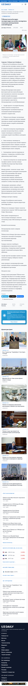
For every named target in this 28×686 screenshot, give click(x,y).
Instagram (4, 680)
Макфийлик (4, 665)
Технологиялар (5, 643)
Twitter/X (13, 296)
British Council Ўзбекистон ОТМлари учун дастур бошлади (13, 530)
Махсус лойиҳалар (13, 1)
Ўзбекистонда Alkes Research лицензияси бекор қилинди (14, 498)
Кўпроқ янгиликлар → (8, 542)
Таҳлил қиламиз (23, 1)
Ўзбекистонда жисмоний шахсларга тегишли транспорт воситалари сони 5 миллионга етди (13, 593)
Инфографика (4, 1)
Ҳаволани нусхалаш (8, 299)
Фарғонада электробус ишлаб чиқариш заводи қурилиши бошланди (13, 613)
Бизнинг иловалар (6, 667)
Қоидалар (4, 662)
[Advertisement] (14, 684)
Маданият (4, 645)
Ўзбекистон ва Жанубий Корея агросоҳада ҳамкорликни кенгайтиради (13, 536)
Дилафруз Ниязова (6, 27)
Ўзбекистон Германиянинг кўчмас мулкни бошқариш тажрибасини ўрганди (14, 517)
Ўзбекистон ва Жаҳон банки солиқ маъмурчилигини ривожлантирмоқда (13, 524)
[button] (22, 4)
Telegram (6, 296)
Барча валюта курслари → (9, 561)
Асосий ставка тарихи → (9, 575)
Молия (3, 640)
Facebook (21, 296)
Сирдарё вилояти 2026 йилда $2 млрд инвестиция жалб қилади (13, 504)
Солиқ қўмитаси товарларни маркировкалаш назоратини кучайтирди (13, 606)
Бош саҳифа (4, 9)
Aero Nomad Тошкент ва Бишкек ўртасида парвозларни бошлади (14, 600)
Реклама (3, 669)
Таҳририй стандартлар (8, 672)
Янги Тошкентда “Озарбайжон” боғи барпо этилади (12, 585)
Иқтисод (3, 638)
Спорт (3, 647)
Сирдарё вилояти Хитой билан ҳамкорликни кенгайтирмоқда (11, 511)
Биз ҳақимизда (5, 660)
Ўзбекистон (11, 9)
